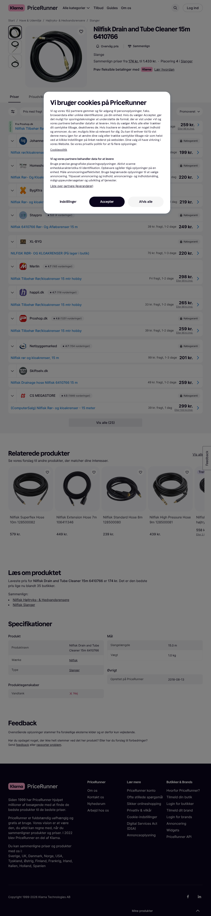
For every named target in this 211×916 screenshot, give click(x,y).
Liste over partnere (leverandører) (71, 186)
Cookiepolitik (58, 150)
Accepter (107, 202)
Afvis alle (145, 202)
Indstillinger (68, 202)
